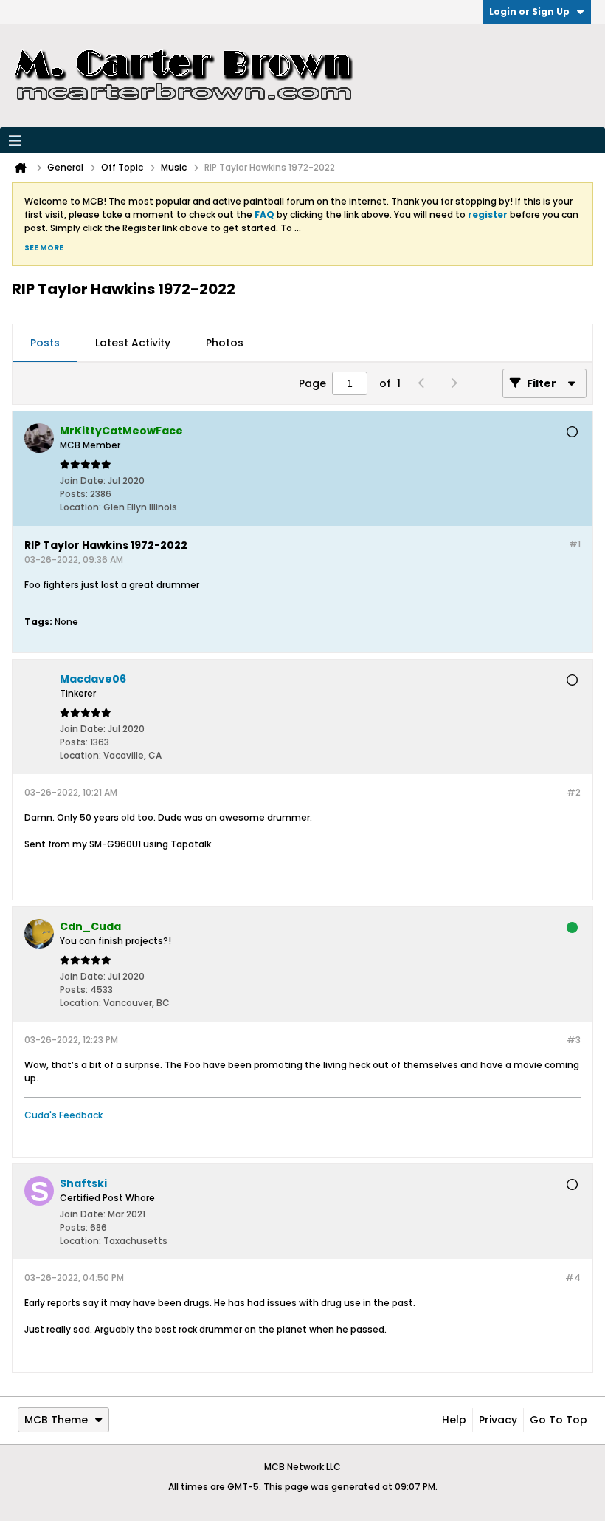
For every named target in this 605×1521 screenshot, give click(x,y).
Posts (45, 342)
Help (454, 1419)
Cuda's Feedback (63, 1115)
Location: (80, 507)
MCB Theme (56, 1419)
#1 (575, 544)
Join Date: (83, 480)
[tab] (45, 343)
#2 (574, 792)
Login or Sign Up (529, 11)
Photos (224, 342)
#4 (573, 1277)
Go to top (558, 1419)
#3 (574, 1039)
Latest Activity (132, 342)
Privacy (498, 1419)
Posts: (74, 494)
